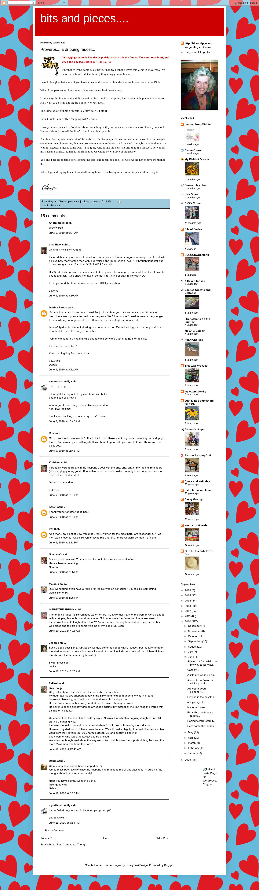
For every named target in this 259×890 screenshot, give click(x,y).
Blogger (168, 865)
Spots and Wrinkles (197, 481)
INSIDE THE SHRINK (62, 609)
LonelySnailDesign (137, 865)
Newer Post (48, 838)
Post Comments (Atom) (71, 844)
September (195, 641)
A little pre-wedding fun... (202, 674)
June (191, 656)
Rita (51, 433)
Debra (53, 760)
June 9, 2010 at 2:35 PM (63, 571)
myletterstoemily (59, 381)
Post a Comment (55, 830)
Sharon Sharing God (198, 455)
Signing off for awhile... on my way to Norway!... (202, 663)
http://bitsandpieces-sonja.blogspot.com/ (198, 45)
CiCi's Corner (193, 203)
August (192, 646)
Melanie (54, 583)
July (191, 651)
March (192, 742)
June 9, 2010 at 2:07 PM (63, 516)
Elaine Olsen (193, 150)
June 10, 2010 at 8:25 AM (64, 671)
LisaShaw (55, 244)
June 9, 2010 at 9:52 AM (63, 369)
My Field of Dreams (197, 159)
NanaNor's (55, 554)
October (193, 636)
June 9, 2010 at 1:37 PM (63, 494)
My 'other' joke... (197, 707)
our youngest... (196, 702)
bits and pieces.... (84, 18)
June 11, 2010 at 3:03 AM (64, 793)
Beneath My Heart (196, 185)
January (193, 753)
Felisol (53, 683)
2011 (188, 616)
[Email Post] (119, 201)
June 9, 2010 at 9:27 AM (63, 232)
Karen (53, 506)
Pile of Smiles (193, 229)
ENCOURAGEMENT (197, 254)
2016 (188, 590)
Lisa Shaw (191, 194)
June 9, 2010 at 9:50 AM (63, 295)
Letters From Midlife (198, 124)
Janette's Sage (194, 429)
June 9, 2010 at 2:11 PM (63, 542)
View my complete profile (196, 51)
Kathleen (55, 462)
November (194, 631)
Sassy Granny (194, 499)
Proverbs (55, 205)
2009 (188, 759)
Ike (51, 528)
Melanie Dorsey (195, 330)
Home (105, 838)
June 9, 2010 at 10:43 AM (64, 421)
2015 (188, 595)
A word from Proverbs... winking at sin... (201, 682)
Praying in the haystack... (202, 696)
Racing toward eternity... (201, 720)
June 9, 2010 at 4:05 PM (63, 597)
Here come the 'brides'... (202, 725)
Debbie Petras (58, 307)
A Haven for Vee (195, 280)
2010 (188, 621)
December (194, 625)
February (194, 747)
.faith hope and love (198, 490)
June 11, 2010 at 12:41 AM (65, 749)
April (191, 737)
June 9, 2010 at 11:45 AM (64, 450)
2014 (188, 600)
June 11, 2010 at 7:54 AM (64, 822)
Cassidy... (193, 669)
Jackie (53, 642)
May (191, 732)
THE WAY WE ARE (196, 365)
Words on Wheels (196, 525)
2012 (188, 610)
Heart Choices (194, 339)
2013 (188, 605)
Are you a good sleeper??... (196, 690)
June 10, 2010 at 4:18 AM (64, 630)
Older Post (162, 838)
